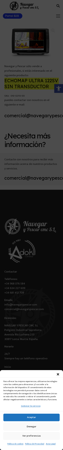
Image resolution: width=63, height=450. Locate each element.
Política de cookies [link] (15, 443)
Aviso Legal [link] (51, 443)
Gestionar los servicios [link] (30, 406)
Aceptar (31, 417)
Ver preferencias (31, 436)
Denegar (31, 426)
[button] (58, 374)
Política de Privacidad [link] (34, 443)
